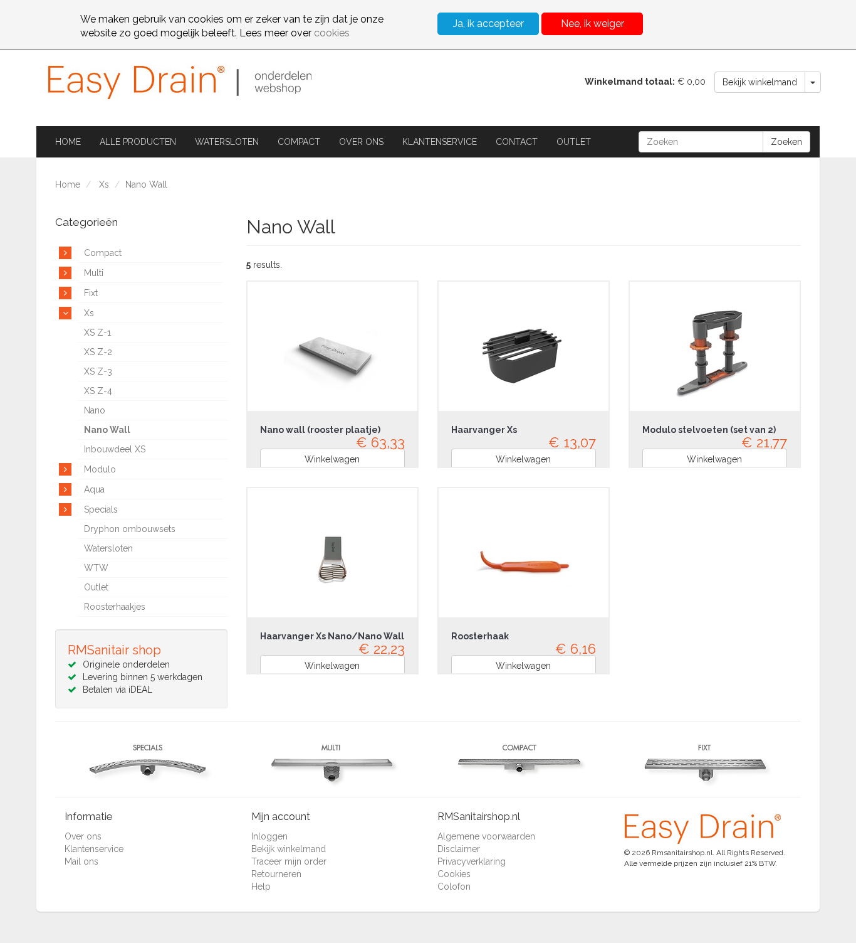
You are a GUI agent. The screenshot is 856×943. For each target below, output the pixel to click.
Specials (101, 509)
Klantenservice (439, 142)
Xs (104, 184)
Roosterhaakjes (114, 607)
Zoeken (786, 142)
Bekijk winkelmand (760, 82)
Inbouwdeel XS (114, 449)
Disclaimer (458, 849)
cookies (332, 33)
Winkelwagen (332, 459)
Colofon (454, 887)
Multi (93, 273)
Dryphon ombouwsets (129, 529)
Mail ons (81, 861)
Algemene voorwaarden (486, 836)
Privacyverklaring (471, 861)
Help (261, 887)
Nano (94, 410)
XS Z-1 (97, 333)
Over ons (361, 142)
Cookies (454, 874)
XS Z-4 (98, 391)
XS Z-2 (98, 352)
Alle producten (138, 142)
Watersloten (227, 142)
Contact (517, 142)
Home (68, 142)
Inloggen (269, 836)
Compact (299, 142)
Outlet (573, 142)
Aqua (94, 489)
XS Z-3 (98, 371)
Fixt (91, 293)
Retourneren (276, 874)
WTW (96, 568)
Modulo (100, 469)
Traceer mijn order (288, 861)
